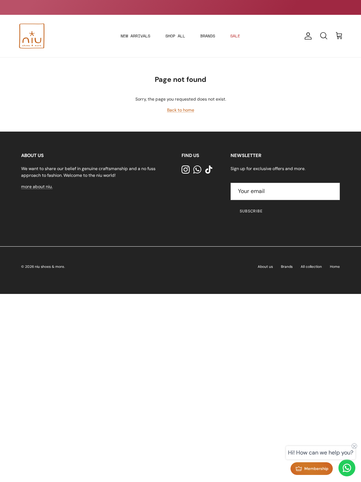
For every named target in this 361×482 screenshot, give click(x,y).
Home (335, 266)
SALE (235, 36)
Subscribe (251, 211)
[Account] (306, 36)
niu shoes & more (49, 266)
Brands (287, 266)
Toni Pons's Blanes (168, 9)
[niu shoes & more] (32, 36)
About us (265, 266)
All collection (311, 266)
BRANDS (207, 36)
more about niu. (37, 186)
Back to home (180, 110)
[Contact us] (346, 467)
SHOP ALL (175, 36)
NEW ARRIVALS (135, 36)
